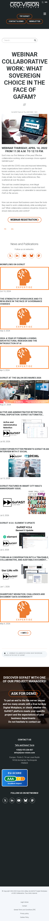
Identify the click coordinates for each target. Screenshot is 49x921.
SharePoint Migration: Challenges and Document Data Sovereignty (22, 595)
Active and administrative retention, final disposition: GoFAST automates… (22, 413)
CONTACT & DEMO (16, 21)
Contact (24, 906)
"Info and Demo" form (24, 745)
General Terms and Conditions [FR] (24, 909)
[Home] (24, 5)
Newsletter (34, 21)
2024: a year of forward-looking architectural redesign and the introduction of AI (18, 341)
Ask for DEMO (23, 693)
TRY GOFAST (25, 16)
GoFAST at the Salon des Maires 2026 (20, 377)
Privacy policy (24, 913)
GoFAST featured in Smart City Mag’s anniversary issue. (21, 487)
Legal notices (25, 902)
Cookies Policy (24, 917)
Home (4, 653)
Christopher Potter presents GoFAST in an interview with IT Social (24, 450)
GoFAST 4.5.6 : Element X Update (17, 523)
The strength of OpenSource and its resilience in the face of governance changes (21, 301)
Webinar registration (23, 219)
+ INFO (24, 633)
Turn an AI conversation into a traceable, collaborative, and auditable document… (24, 558)
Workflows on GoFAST (12, 264)
